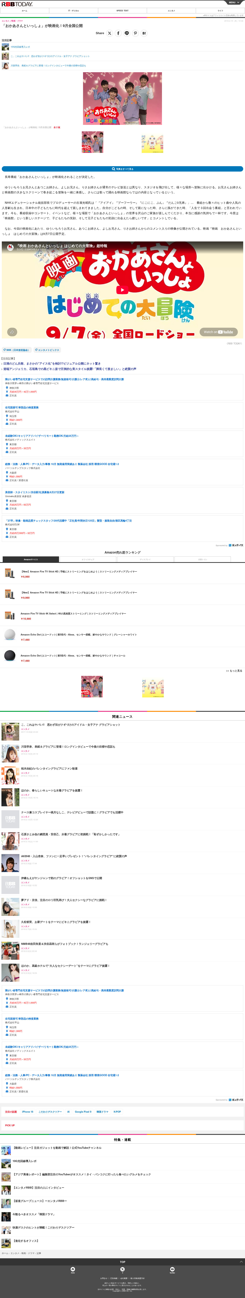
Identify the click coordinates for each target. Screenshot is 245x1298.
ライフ (220, 10)
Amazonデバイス (31, 559)
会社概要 (124, 1278)
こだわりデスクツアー (50, 1111)
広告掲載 (113, 1278)
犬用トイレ (202, 559)
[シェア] (118, 33)
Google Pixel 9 (83, 1111)
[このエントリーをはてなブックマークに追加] (144, 33)
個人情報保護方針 (137, 1278)
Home (72, 1273)
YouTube (172, 1273)
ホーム (24, 10)
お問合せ (103, 1278)
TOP (122, 1262)
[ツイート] (109, 33)
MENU (232, 2)
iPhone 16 (27, 1111)
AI (68, 1111)
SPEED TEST (122, 10)
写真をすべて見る (124, 169)
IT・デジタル (73, 10)
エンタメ (171, 10)
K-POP (117, 1111)
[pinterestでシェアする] (135, 33)
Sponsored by (221, 545)
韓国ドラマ (102, 1111)
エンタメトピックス (48, 350)
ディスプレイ (145, 559)
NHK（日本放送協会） (18, 350)
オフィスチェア (88, 559)
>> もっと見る (234, 670)
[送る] (126, 33)
